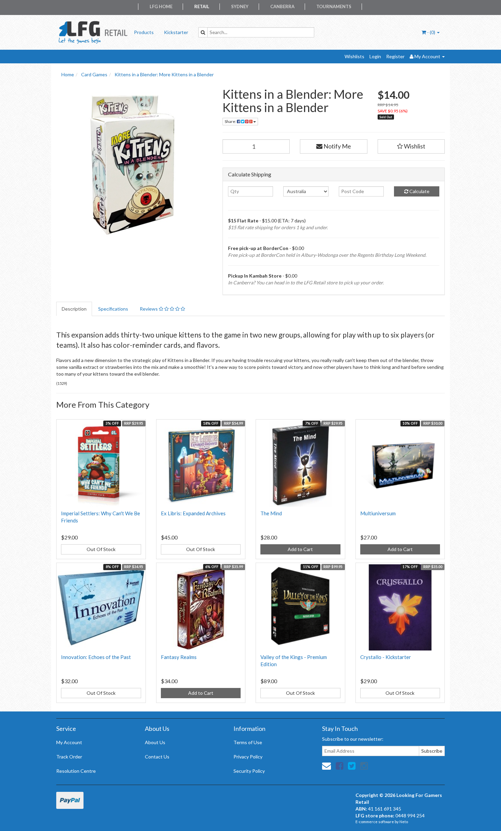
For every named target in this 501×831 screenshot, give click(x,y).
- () (431, 32)
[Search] (203, 32)
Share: (231, 121)
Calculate (418, 191)
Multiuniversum (378, 513)
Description (74, 309)
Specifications (113, 309)
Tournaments (333, 6)
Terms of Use (247, 742)
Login (375, 56)
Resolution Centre (76, 771)
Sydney (239, 6)
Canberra (282, 6)
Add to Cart (300, 549)
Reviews (149, 309)
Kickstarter (176, 32)
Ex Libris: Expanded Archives (193, 513)
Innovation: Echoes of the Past (96, 657)
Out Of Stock (101, 549)
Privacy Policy (247, 756)
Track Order (69, 756)
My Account (69, 742)
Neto (403, 821)
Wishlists (354, 56)
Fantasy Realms (179, 657)
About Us (155, 742)
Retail (201, 6)
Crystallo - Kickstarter (385, 657)
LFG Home (161, 6)
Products (144, 32)
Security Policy (249, 771)
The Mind (271, 513)
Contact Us (157, 756)
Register (395, 56)
